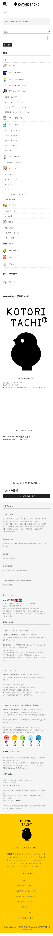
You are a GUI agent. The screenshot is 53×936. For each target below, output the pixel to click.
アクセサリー (13, 205)
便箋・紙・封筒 (10, 199)
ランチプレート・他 (12, 233)
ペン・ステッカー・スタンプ (15, 194)
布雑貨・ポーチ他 (11, 141)
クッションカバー (11, 146)
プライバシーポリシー (25, 902)
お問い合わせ (26, 907)
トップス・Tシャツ (15, 72)
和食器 (10, 244)
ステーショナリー (14, 168)
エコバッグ (8, 151)
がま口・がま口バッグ (12, 131)
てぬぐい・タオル (14, 156)
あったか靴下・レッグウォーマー (16, 107)
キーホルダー (9, 216)
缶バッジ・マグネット (12, 211)
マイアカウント (26, 912)
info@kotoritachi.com (13, 785)
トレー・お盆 (9, 238)
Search (7, 44)
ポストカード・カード (12, 174)
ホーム (25, 880)
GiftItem (11, 264)
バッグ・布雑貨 (13, 125)
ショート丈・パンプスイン (14, 102)
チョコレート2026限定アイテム (16, 85)
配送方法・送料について (25, 891)
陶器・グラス (9, 228)
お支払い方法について (25, 886)
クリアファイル (10, 184)
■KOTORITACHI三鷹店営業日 (17, 438)
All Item (5, 60)
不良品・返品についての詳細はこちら (15, 768)
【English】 (19, 800)
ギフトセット (13, 282)
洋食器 (10, 222)
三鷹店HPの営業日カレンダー (25, 387)
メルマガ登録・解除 (25, 918)
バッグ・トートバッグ (12, 136)
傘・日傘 (11, 66)
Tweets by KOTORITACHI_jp (26, 483)
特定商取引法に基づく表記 (26, 896)
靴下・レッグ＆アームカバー (18, 91)
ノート (7, 189)
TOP (4, 12)
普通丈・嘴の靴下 (11, 97)
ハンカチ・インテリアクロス (15, 162)
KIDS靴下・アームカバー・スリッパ (17, 112)
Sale (10, 257)
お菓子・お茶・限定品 (16, 79)
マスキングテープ (11, 179)
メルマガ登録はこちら (26, 496)
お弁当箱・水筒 (13, 250)
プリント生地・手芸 (15, 118)
